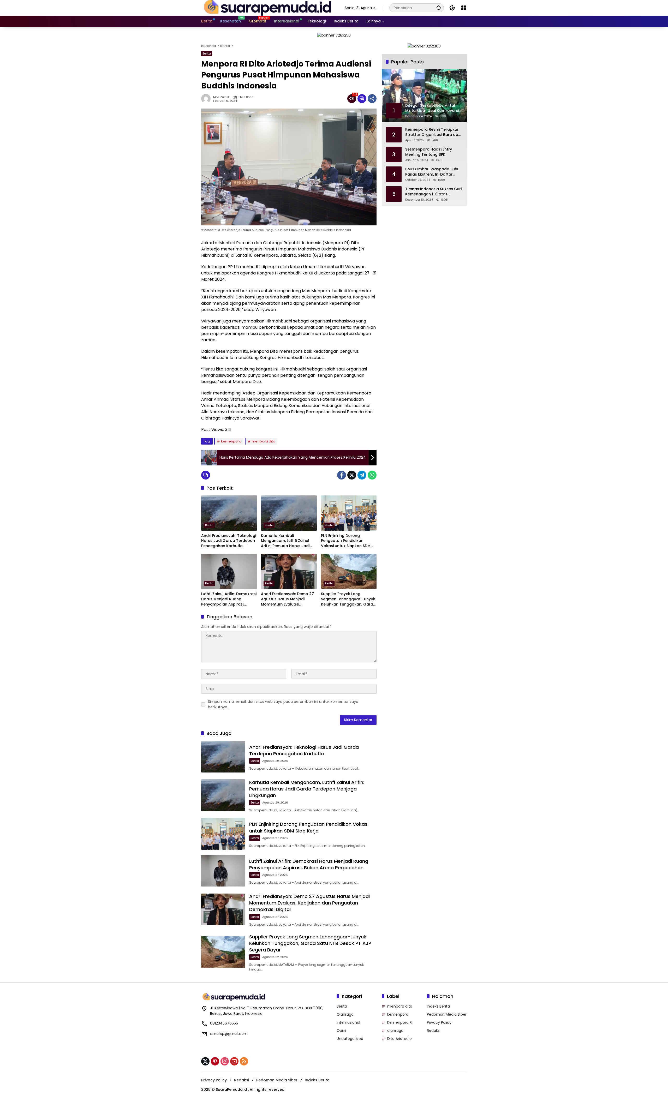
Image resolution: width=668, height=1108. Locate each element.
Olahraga (345, 1014)
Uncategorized (350, 1038)
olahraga (395, 1030)
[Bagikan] (372, 98)
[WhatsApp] (372, 475)
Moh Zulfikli (221, 97)
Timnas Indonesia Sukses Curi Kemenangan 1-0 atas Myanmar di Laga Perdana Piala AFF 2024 (433, 192)
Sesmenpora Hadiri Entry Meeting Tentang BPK (428, 152)
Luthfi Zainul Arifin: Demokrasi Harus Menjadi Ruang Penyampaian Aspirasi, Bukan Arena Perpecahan (229, 599)
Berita (206, 53)
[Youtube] (234, 1061)
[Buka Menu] (464, 8)
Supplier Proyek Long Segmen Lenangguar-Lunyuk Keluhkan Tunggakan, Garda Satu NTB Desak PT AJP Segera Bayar (348, 599)
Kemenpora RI (400, 1022)
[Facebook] (341, 475)
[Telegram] (361, 475)
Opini (341, 1030)
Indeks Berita (438, 1006)
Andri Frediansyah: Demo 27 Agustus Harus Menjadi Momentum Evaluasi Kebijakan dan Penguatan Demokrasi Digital (287, 599)
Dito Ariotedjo (399, 1038)
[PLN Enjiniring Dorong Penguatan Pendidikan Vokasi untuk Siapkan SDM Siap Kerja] (349, 512)
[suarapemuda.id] (267, 7)
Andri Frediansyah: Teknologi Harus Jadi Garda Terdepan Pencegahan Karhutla (228, 540)
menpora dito (263, 441)
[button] (438, 7)
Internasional (348, 1022)
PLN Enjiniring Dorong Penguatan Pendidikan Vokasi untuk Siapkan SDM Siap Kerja (346, 541)
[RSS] (244, 1061)
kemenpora (231, 441)
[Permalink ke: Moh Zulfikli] (207, 98)
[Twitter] (351, 475)
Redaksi (433, 1030)
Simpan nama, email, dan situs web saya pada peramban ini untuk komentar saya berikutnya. (283, 704)
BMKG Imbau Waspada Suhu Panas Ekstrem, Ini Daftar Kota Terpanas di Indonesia (432, 172)
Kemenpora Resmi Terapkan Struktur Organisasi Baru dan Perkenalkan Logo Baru (433, 132)
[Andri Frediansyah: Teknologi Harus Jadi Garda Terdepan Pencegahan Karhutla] (229, 512)
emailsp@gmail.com (229, 1033)
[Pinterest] (215, 1061)
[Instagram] (224, 1061)
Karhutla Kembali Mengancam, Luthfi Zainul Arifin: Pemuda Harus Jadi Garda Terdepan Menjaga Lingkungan (286, 541)
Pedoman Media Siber (447, 1014)
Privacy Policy (439, 1022)
